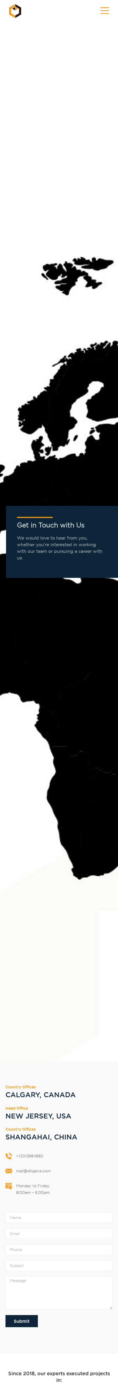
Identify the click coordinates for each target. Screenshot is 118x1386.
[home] (13, 11)
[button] (105, 11)
